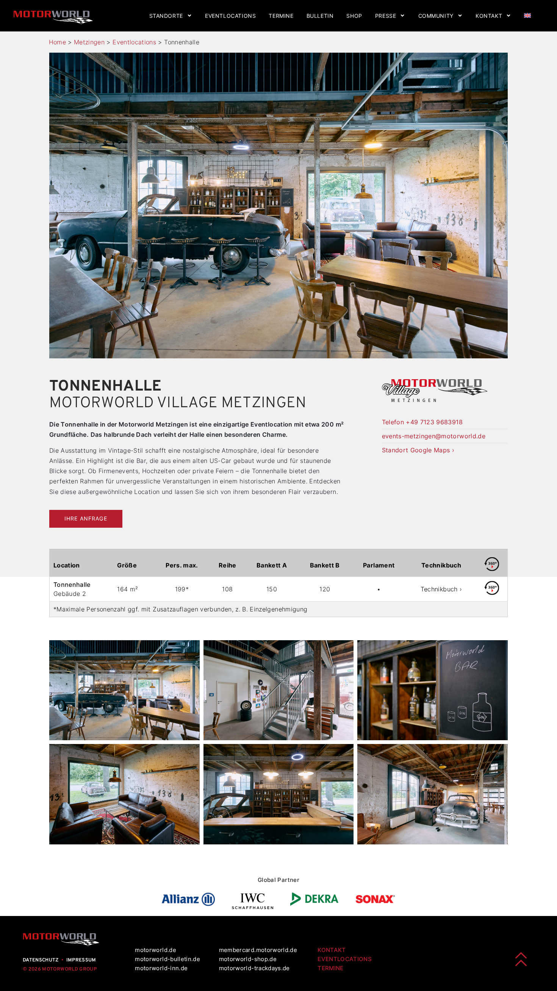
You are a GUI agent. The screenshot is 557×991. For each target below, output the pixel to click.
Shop (354, 16)
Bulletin (320, 16)
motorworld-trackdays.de (254, 968)
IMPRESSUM (81, 960)
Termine (281, 16)
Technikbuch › (441, 589)
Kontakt (489, 16)
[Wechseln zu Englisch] (527, 15)
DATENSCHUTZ (41, 960)
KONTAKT (332, 949)
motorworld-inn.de (161, 968)
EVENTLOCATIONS (345, 959)
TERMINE (330, 968)
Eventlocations (230, 16)
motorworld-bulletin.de (167, 959)
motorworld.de (156, 949)
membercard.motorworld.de (258, 949)
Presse (385, 16)
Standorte (166, 16)
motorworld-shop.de (248, 959)
